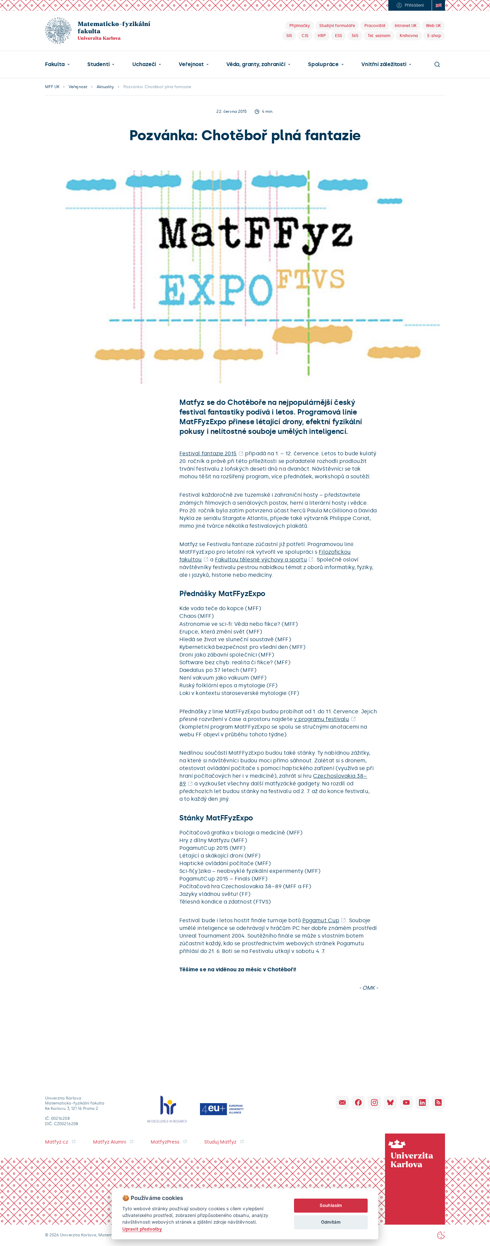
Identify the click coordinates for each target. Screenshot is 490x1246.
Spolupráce (323, 64)
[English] (438, 5)
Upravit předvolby (142, 1229)
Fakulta (55, 64)
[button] (57, 64)
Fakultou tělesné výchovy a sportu (261, 559)
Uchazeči (144, 64)
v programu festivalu (321, 719)
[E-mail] (342, 1102)
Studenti (98, 64)
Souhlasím (331, 1205)
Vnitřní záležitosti (383, 64)
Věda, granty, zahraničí (255, 64)
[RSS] (438, 1102)
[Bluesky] (390, 1102)
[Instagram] (374, 1102)
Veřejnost (191, 64)
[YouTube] (406, 1102)
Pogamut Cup (320, 920)
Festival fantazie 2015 (208, 453)
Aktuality (105, 87)
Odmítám (330, 1222)
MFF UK (52, 87)
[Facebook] (358, 1102)
